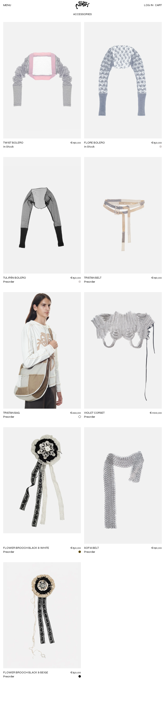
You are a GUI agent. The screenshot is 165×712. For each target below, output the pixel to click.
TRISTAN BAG (11, 412)
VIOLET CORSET (94, 412)
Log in (148, 5)
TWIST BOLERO (13, 142)
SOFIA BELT (91, 548)
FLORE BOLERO (94, 142)
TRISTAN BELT (92, 277)
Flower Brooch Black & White (26, 548)
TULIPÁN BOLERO (14, 277)
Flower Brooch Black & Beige (25, 672)
